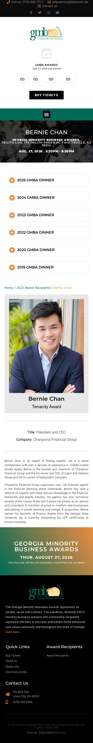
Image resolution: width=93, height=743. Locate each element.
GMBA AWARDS (46, 65)
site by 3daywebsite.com (46, 732)
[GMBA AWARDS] (46, 53)
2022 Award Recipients (33, 288)
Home (9, 288)
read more (13, 632)
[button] (46, 114)
